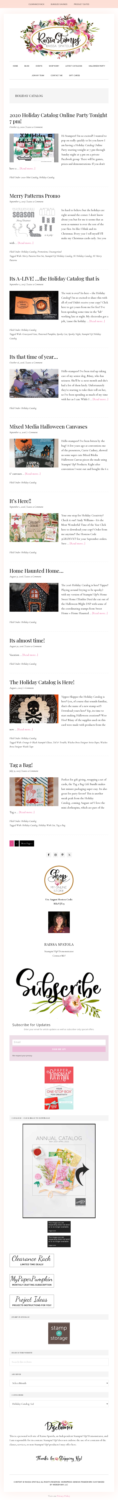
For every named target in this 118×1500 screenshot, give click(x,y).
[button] (86, 73)
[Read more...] (27, 168)
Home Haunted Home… (36, 570)
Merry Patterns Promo (34, 195)
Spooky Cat (62, 334)
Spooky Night (74, 334)
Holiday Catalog (46, 177)
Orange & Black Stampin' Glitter (37, 742)
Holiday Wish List (47, 825)
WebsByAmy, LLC (60, 1484)
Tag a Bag (60, 825)
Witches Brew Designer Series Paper (83, 742)
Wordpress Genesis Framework (76, 1482)
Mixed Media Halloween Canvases (48, 426)
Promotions (43, 251)
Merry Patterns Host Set (33, 256)
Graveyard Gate (29, 334)
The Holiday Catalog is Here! (41, 682)
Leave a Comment (34, 127)
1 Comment (32, 432)
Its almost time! (27, 640)
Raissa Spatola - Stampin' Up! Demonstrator (59, 37)
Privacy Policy (63, 1496)
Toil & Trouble (59, 742)
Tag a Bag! (21, 764)
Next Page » (26, 844)
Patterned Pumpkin (47, 334)
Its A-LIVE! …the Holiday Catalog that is (54, 278)
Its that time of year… (33, 356)
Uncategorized (55, 251)
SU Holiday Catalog (82, 256)
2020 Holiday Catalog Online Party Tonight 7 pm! (58, 118)
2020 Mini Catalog (29, 177)
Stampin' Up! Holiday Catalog (58, 256)
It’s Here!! (20, 500)
